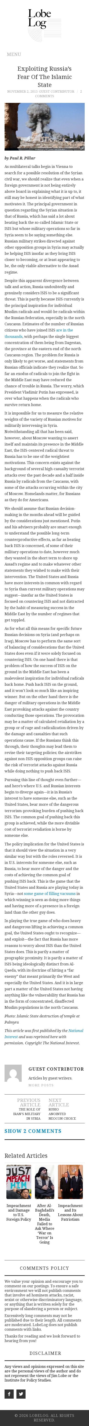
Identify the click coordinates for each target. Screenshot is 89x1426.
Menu (14, 54)
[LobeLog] (44, 25)
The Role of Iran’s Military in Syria (26, 1114)
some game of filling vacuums (50, 894)
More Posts (41, 1085)
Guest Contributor (56, 91)
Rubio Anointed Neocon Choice (62, 1114)
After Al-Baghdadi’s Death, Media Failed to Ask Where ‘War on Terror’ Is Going (44, 1224)
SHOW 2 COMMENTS (33, 1131)
